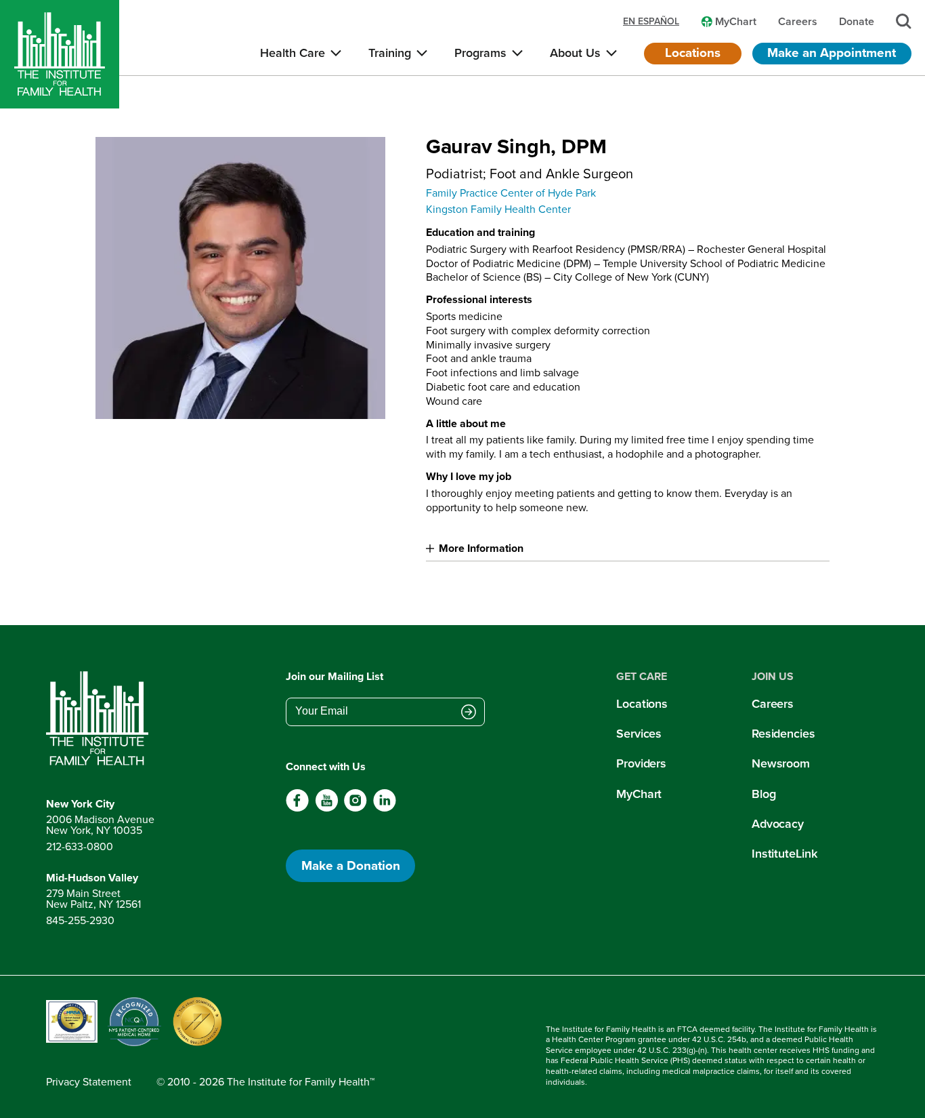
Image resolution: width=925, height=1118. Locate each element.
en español (651, 21)
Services (639, 733)
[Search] (903, 21)
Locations (692, 52)
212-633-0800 (79, 846)
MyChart (639, 794)
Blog (764, 794)
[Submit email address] (468, 712)
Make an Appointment (831, 52)
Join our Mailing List (334, 676)
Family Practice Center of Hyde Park (511, 193)
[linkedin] (384, 808)
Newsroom (781, 763)
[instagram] (355, 808)
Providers (641, 763)
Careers (773, 704)
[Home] (59, 54)
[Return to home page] (100, 718)
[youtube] (327, 808)
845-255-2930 (80, 920)
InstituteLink (784, 853)
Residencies (783, 733)
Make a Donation (350, 865)
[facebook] (297, 808)
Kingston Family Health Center (498, 209)
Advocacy (778, 824)
